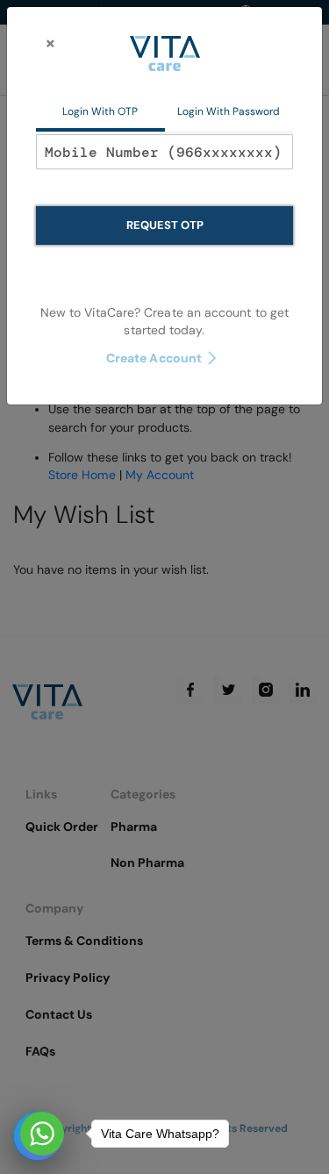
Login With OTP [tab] (100, 111)
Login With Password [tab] (228, 111)
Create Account (154, 358)
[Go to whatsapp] (42, 1134)
